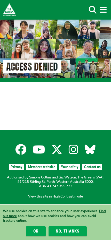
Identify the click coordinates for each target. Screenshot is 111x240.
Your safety (69, 167)
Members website (41, 167)
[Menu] (103, 10)
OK (36, 231)
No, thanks (68, 231)
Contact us (92, 167)
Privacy (16, 167)
